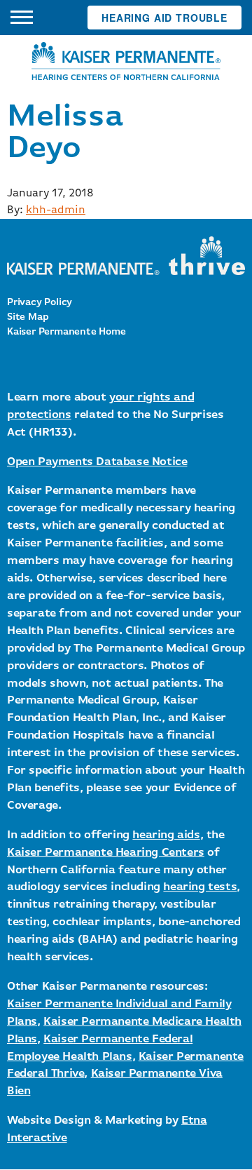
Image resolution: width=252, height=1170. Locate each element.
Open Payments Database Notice (97, 462)
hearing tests (200, 887)
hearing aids (166, 835)
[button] (21, 17)
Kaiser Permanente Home (66, 332)
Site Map (27, 317)
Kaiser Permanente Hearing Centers (105, 853)
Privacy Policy (39, 302)
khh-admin (55, 210)
